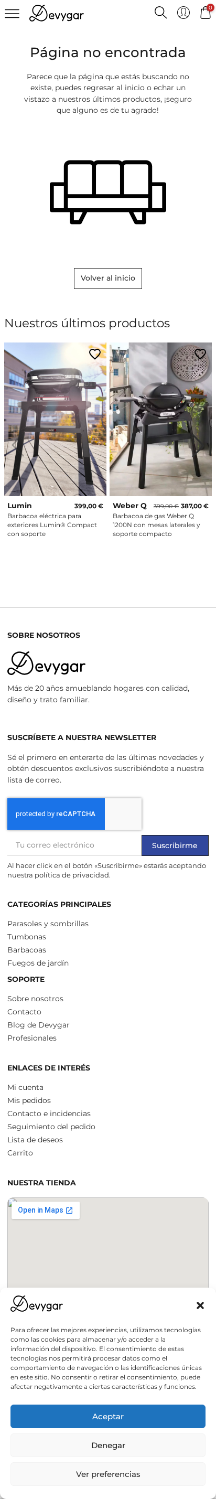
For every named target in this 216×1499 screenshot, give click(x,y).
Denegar (108, 1445)
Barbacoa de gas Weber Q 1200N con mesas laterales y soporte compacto (156, 525)
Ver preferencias (108, 1474)
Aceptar (108, 1416)
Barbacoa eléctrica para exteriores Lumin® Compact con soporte (52, 525)
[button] (200, 1305)
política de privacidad (72, 875)
